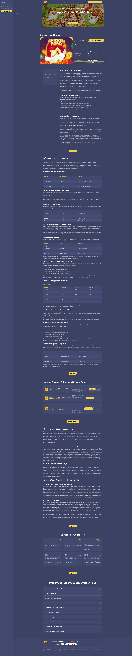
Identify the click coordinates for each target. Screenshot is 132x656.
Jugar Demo (81, 40)
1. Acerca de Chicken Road (49, 72)
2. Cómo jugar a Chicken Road (50, 74)
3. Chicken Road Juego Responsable (49, 77)
